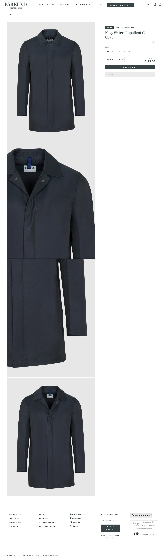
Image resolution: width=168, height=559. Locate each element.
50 (119, 51)
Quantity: (109, 59)
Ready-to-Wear (15, 522)
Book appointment (120, 5)
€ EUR (140, 5)
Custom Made (46, 5)
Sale (33, 5)
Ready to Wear (83, 5)
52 (124, 51)
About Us (43, 514)
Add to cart (130, 67)
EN (148, 5)
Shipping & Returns (47, 522)
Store (100, 5)
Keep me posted (110, 528)
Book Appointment (47, 526)
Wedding (64, 5)
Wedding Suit (14, 518)
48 (113, 51)
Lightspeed (54, 555)
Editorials (43, 518)
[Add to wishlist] (153, 42)
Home (9, 14)
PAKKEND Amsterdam (125, 28)
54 (129, 51)
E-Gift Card (13, 526)
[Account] (155, 5)
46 (108, 51)
